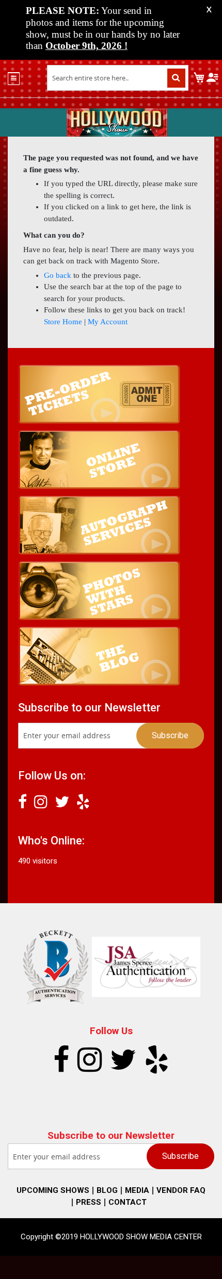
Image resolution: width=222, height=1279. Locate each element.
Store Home (63, 322)
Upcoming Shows (53, 1190)
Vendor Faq (180, 1190)
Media (137, 1190)
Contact (127, 1202)
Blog (107, 1190)
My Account (108, 322)
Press (88, 1202)
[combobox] (118, 78)
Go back (57, 275)
